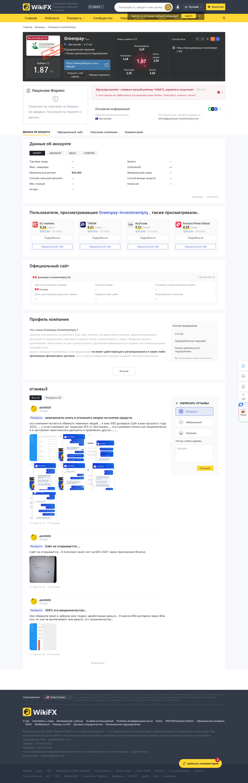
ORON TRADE (143, 770)
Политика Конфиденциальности (134, 720)
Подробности (52, 237)
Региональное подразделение (123, 724)
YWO (49, 770)
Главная (27, 27)
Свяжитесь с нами (43, 720)
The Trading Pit (102, 770)
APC (48, 776)
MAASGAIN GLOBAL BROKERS (73, 770)
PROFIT (133, 776)
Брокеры (40, 27)
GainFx (145, 776)
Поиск (159, 720)
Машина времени (99, 74)
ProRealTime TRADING (94, 776)
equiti (39, 770)
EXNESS (159, 770)
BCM (156, 776)
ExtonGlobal (169, 776)
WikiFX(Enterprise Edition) (180, 720)
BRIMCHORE (71, 776)
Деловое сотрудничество (88, 724)
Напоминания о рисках (70, 720)
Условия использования (100, 720)
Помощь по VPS (61, 724)
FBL (57, 776)
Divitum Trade (123, 770)
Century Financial (32, 776)
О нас (26, 720)
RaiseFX (27, 770)
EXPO (29, 724)
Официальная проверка (210, 720)
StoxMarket (118, 776)
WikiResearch (42, 724)
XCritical (198, 770)
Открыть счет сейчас (75, 75)
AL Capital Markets (179, 770)
